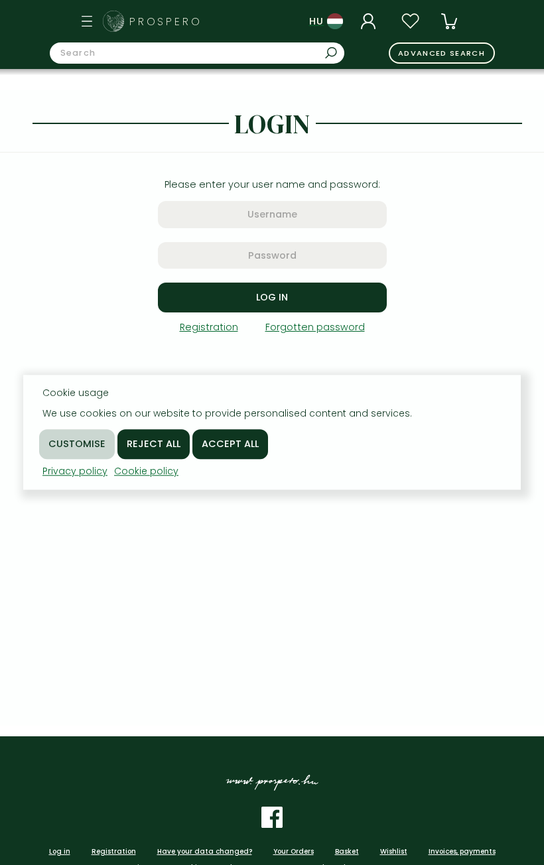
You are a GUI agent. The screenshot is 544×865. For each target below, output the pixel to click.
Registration (209, 327)
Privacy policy (74, 471)
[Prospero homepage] (113, 21)
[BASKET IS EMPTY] (449, 21)
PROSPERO (165, 21)
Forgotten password (315, 327)
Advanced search (441, 53)
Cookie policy (146, 471)
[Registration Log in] (370, 21)
